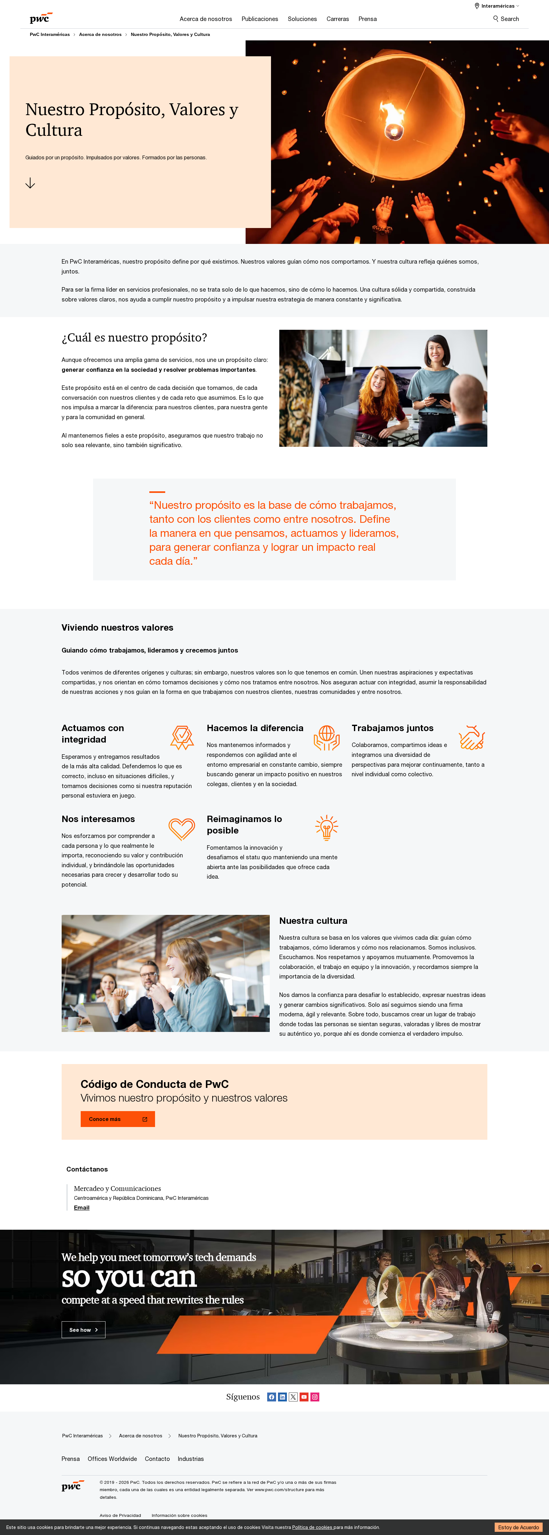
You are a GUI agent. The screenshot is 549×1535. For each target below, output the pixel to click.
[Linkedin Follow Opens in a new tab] (282, 1398)
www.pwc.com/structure (279, 1489)
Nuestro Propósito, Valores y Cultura (170, 34)
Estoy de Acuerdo (518, 1527)
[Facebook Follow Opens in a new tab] (271, 1398)
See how (80, 1330)
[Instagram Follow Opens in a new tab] (314, 1398)
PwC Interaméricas (50, 34)
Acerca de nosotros (100, 34)
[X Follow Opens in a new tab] (293, 1398)
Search (510, 18)
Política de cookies (313, 1527)
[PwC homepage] (41, 16)
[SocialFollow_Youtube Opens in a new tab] (304, 1398)
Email (82, 1208)
